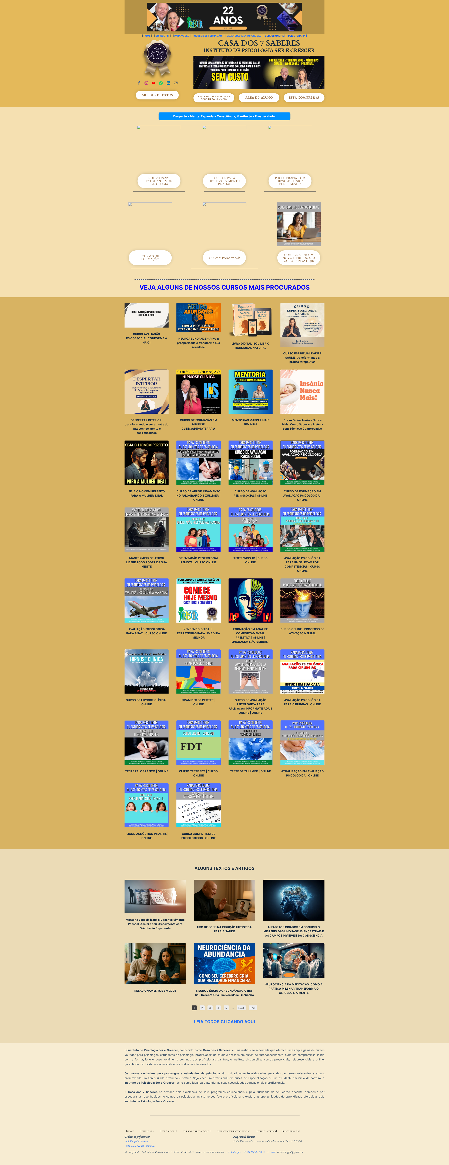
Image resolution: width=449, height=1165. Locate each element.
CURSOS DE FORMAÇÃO (208, 35)
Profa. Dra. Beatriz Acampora (140, 1146)
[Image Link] (258, 72)
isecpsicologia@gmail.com (290, 1152)
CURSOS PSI (162, 35)
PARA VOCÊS (181, 35)
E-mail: (272, 1152)
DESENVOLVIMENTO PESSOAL (244, 35)
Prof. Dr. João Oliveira (136, 1141)
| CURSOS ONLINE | (274, 35)
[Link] (139, 83)
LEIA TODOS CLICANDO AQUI (224, 1021)
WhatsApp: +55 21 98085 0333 (246, 1152)
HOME (147, 35)
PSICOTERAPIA (297, 35)
